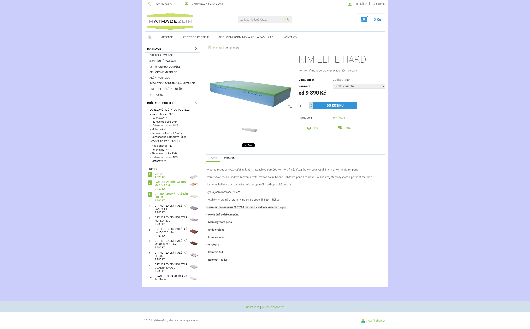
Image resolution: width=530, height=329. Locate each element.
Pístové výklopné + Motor (167, 133)
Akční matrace (159, 77)
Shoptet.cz (252, 307)
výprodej (156, 94)
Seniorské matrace (163, 72)
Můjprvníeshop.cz (273, 307)
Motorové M (159, 129)
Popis (213, 157)
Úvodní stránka (150, 37)
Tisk (315, 127)
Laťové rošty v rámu (164, 141)
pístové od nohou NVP (165, 125)
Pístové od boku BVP (164, 121)
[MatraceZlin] (170, 21)
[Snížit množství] (311, 107)
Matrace (166, 37)
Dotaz (347, 127)
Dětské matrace (160, 55)
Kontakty (291, 37)
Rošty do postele (196, 37)
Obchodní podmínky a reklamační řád (246, 37)
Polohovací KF (160, 118)
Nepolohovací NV (162, 114)
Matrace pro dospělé (164, 66)
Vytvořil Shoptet (375, 320)
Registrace (378, 4)
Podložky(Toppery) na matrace (172, 83)
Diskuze (229, 157)
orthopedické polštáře (166, 89)
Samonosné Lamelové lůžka (169, 136)
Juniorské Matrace (163, 61)
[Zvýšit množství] (311, 104)
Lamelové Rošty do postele (169, 109)
